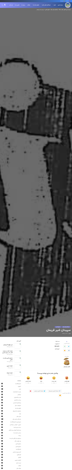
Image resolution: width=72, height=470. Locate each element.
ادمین (70, 333)
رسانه (19, 435)
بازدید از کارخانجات (17, 392)
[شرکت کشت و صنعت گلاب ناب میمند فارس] (17, 352)
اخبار (20, 389)
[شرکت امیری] (17, 367)
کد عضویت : (57, 344)
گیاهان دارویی (18, 460)
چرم (20, 413)
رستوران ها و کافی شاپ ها (15, 438)
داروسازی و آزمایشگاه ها (15, 422)
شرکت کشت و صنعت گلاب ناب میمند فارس (7, 351)
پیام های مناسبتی (17, 402)
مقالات (19, 465)
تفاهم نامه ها (18, 408)
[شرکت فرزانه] (17, 374)
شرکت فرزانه (10, 373)
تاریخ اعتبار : (57, 349)
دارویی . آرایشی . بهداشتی (15, 424)
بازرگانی (19, 394)
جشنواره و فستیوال (17, 411)
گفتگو (19, 457)
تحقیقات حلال (18, 405)
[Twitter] (68, 346)
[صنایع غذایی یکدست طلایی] (17, 360)
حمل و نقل (19, 416)
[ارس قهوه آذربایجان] (17, 345)
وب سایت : (57, 341)
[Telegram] (68, 350)
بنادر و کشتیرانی (17, 397)
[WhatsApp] (64, 346)
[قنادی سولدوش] (66, 361)
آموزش (19, 386)
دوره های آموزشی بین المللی (15, 430)
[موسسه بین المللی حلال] (68, 5)
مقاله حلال (19, 468)
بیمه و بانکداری (17, 400)
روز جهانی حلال (18, 441)
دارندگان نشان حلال (66, 326)
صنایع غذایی (58, 326)
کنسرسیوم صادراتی (17, 452)
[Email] (64, 350)
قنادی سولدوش (67, 366)
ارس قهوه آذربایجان (8, 345)
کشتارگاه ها (18, 449)
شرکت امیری (10, 366)
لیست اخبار (18, 463)
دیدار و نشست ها (17, 433)
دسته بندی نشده (17, 427)
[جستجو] (2, 5)
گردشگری (19, 454)
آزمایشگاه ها (18, 383)
